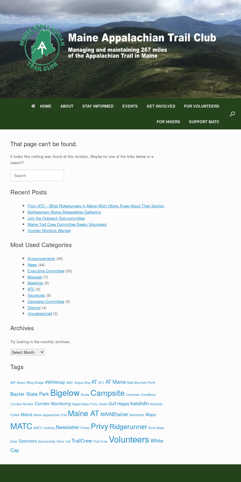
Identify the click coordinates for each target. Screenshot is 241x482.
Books (85, 394)
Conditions (148, 394)
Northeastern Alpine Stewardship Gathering (64, 212)
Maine (26, 414)
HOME (45, 106)
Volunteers (129, 439)
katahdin (139, 403)
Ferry (94, 404)
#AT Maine (17, 382)
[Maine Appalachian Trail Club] (116, 49)
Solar (14, 441)
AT (94, 381)
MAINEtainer (114, 414)
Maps (150, 414)
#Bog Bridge (35, 382)
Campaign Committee (46, 301)
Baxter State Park (29, 393)
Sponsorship (46, 441)
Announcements (41, 258)
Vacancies (36, 295)
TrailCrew (81, 440)
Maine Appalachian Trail (50, 415)
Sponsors (28, 441)
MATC (21, 425)
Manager (35, 277)
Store (60, 441)
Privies (85, 428)
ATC (31, 289)
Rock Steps (156, 428)
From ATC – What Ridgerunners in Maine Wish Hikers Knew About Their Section (96, 206)
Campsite (108, 392)
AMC (69, 382)
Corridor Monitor (22, 404)
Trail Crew (100, 441)
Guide (103, 404)
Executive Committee (46, 270)
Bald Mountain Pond (141, 382)
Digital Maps (80, 404)
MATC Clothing (44, 428)
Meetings (35, 283)
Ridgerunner (128, 426)
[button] (232, 113)
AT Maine (116, 381)
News (32, 264)
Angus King (82, 382)
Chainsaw (133, 394)
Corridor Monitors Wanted (49, 230)
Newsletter (67, 427)
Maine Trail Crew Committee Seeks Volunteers (67, 224)
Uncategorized (40, 313)
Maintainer (137, 415)
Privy (99, 425)
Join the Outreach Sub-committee (56, 218)
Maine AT (83, 413)
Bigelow (65, 392)
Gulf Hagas (118, 403)
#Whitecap (55, 382)
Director (34, 307)
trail (67, 441)
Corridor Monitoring (53, 403)
